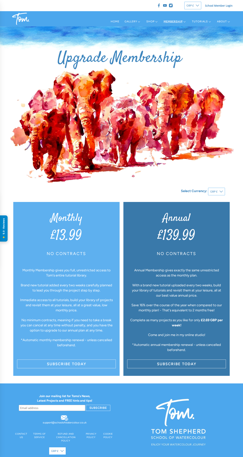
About (222, 21)
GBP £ (190, 5)
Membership (173, 21)
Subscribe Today (66, 364)
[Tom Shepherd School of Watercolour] (20, 19)
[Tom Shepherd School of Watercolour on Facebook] (159, 5)
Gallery (131, 21)
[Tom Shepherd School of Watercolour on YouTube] (165, 5)
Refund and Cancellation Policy (66, 437)
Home (115, 21)
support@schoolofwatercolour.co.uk (65, 422)
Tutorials (200, 21)
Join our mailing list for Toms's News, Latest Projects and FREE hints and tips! (64, 398)
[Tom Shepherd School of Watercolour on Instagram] (171, 5)
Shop (150, 21)
